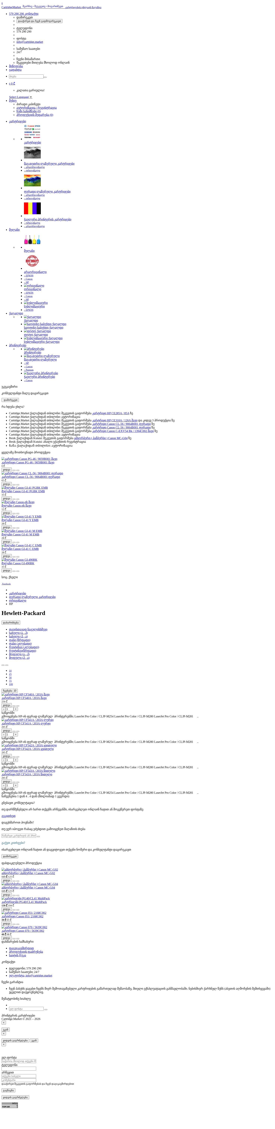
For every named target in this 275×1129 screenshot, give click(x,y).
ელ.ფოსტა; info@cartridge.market (30, 975)
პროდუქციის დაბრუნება (26, 951)
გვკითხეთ (8, 815)
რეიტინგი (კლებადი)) (24, 647)
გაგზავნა (8, 1090)
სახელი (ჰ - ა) (18, 636)
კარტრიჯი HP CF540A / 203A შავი (24, 698)
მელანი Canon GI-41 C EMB (20, 548)
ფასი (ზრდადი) (19, 640)
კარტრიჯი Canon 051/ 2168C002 (22, 916)
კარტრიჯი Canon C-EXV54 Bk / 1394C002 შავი (123, 431)
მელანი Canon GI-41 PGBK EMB (23, 491)
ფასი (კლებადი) (20, 643)
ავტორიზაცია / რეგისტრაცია (36, 107)
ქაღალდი (16, 313)
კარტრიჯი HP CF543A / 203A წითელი (26, 774)
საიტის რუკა (17, 955)
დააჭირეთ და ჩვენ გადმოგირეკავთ (39, 21)
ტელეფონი (9, 1065)
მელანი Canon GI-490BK (17, 563)
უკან (5, 1029)
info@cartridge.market (29, 41)
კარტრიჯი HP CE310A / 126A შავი (115, 420)
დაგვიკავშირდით (21, 948)
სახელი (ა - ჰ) (18, 632)
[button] (12, 83)
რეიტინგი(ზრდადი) (22, 650)
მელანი (14, 229)
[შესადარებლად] (17, 470)
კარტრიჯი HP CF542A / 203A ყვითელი (27, 748)
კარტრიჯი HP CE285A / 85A (110, 413)
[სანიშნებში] (14, 470)
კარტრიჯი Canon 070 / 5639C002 (22, 930)
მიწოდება (16, 66)
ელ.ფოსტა (9, 1057)
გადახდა (15, 69)
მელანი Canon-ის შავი (16, 505)
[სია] (2, 665)
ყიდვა (6, 469)
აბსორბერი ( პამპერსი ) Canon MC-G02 (28, 873)
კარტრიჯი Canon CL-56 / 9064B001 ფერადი (121, 423)
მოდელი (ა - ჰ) (19, 654)
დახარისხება (11, 622)
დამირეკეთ (10, 400)
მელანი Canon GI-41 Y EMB (20, 520)
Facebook (6, 584)
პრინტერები (17, 345)
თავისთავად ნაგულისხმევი (28, 629)
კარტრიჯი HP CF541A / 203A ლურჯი (26, 723)
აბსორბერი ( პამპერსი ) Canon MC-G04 (101, 438)
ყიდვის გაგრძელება (15, 1040)
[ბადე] (6, 665)
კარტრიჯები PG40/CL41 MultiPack (24, 902)
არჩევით (7, 1072)
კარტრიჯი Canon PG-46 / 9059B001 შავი (27, 462)
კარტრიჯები (17, 121)
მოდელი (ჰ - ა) (19, 657)
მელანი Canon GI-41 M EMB (20, 534)
